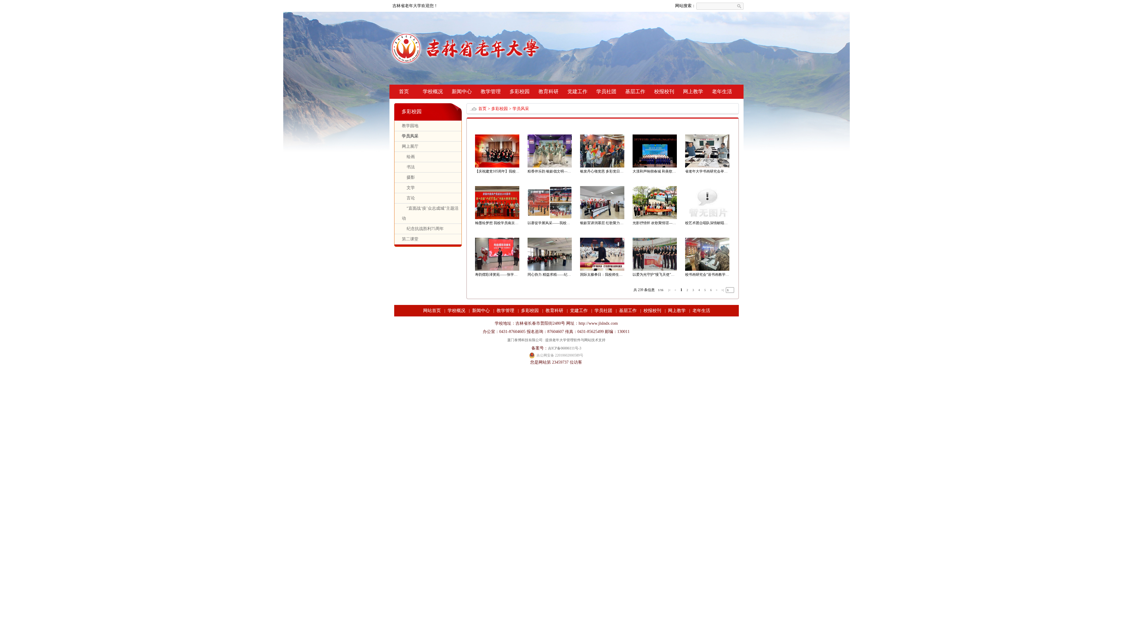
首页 (404, 91)
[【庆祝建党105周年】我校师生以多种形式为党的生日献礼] (497, 166)
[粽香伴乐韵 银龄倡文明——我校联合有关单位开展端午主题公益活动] (550, 166)
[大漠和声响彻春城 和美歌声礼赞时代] (655, 166)
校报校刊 (664, 91)
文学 (408, 187)
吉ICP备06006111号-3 (564, 348)
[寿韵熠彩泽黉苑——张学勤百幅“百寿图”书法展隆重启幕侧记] (497, 269)
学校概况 (433, 91)
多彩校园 (520, 91)
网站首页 (432, 310)
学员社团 (606, 91)
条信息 (649, 290)
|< (669, 290)
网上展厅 (410, 146)
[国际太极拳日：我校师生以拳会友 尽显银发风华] (602, 269)
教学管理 (491, 91)
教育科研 (548, 91)
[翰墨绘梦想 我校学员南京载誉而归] (497, 218)
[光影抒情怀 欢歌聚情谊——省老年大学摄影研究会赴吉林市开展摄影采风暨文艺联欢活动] (655, 218)
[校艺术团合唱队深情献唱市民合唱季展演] (707, 218)
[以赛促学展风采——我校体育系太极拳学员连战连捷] (550, 218)
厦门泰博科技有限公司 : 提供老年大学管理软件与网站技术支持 (556, 340)
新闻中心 (462, 91)
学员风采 (410, 136)
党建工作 (577, 91)
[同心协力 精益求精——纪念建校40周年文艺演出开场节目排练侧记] (550, 269)
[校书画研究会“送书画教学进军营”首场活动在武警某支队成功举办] (707, 269)
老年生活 (722, 91)
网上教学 (693, 91)
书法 (408, 167)
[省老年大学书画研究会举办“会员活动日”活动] (707, 166)
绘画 (408, 157)
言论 (408, 198)
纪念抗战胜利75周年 (423, 228)
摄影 (408, 177)
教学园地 (410, 126)
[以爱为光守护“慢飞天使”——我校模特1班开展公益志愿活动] (655, 269)
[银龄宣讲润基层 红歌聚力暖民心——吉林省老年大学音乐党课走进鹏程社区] (602, 218)
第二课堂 (410, 239)
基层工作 (635, 91)
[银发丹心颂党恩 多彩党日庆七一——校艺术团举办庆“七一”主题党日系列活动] (602, 166)
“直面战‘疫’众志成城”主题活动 (430, 213)
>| (722, 290)
